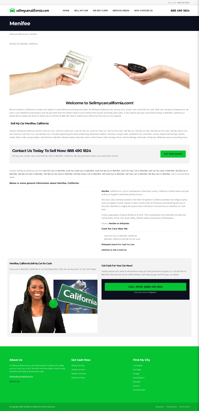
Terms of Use (184, 407)
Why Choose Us (143, 10)
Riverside (136, 381)
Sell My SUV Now (78, 377)
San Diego (137, 369)
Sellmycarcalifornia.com (18, 34)
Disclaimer (160, 407)
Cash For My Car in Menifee (107, 170)
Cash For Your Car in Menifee (134, 170)
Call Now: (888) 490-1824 (145, 286)
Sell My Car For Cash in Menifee (58, 174)
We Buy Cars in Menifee (159, 174)
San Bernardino (139, 390)
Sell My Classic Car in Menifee (87, 174)
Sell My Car (81, 10)
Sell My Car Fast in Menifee (30, 174)
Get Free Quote (173, 154)
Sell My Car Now (77, 365)
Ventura (136, 386)
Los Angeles (138, 365)
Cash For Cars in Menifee (53, 170)
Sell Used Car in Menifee (113, 174)
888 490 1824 (184, 2)
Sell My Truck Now (78, 373)
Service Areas (121, 10)
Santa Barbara (138, 377)
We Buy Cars (100, 10)
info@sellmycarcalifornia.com (21, 376)
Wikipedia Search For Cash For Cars (118, 244)
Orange (136, 373)
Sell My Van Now (78, 369)
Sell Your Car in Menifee (136, 174)
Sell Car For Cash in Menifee (161, 170)
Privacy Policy (172, 407)
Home (66, 10)
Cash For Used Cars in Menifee (80, 170)
